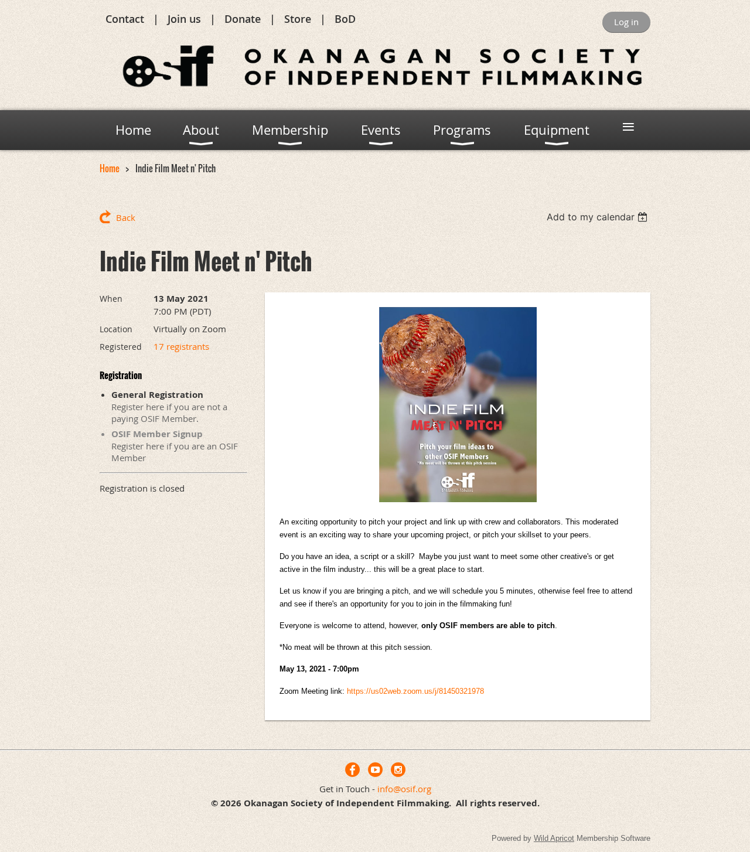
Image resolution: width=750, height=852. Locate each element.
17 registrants (181, 346)
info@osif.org (404, 789)
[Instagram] (398, 769)
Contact (124, 19)
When (111, 298)
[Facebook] (352, 769)
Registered (121, 346)
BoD (345, 19)
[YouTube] (375, 769)
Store (297, 19)
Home (110, 168)
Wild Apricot (554, 838)
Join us (184, 19)
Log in (626, 22)
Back (125, 217)
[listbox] (598, 217)
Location (116, 329)
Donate (242, 19)
